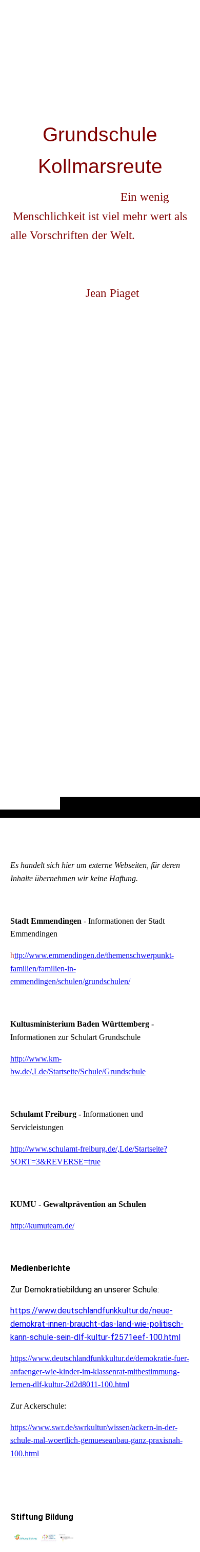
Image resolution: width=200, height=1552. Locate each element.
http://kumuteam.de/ (42, 1225)
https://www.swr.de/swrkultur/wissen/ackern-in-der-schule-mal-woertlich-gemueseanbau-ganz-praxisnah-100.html (96, 1440)
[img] (100, 429)
